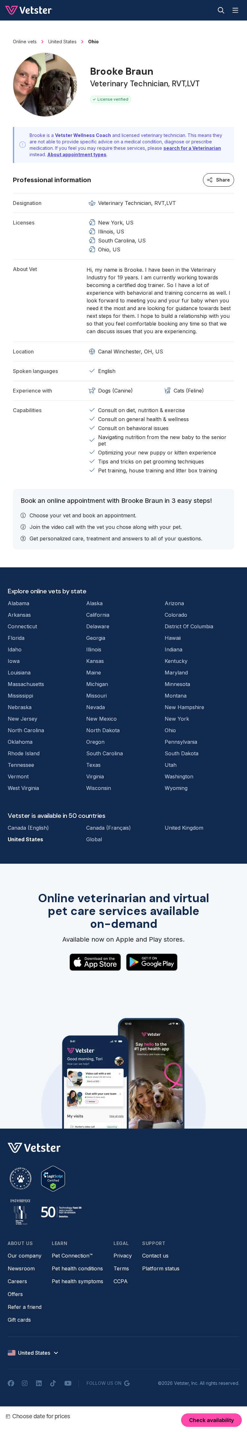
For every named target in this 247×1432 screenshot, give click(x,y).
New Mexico (101, 719)
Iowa (14, 661)
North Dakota (103, 730)
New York (177, 719)
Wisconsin (98, 788)
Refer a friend (24, 1307)
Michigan (97, 684)
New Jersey (22, 719)
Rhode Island (24, 753)
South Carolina (104, 753)
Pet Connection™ (72, 1255)
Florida (16, 638)
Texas (93, 765)
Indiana (173, 649)
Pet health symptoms (77, 1281)
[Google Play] (152, 962)
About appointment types (76, 154)
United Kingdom (184, 828)
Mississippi (20, 695)
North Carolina (26, 730)
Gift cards (19, 1320)
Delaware (97, 626)
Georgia (95, 638)
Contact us (155, 1255)
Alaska (94, 603)
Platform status (160, 1268)
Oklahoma (20, 742)
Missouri (96, 695)
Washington (179, 776)
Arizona (174, 603)
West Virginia (23, 788)
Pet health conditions (77, 1268)
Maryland (176, 672)
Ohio (170, 730)
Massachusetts (26, 684)
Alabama (18, 603)
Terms (121, 1268)
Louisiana (19, 672)
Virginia (95, 776)
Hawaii (173, 638)
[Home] (28, 10)
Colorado (176, 615)
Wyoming (176, 788)
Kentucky (176, 661)
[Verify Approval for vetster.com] (53, 1178)
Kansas (95, 661)
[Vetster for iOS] (95, 962)
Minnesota (177, 684)
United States (25, 839)
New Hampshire (184, 707)
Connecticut (22, 626)
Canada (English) (28, 828)
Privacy (123, 1255)
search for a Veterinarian (192, 148)
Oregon (95, 742)
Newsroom (21, 1268)
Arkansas (19, 615)
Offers (15, 1294)
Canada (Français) (108, 828)
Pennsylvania (181, 742)
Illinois (93, 649)
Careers (17, 1281)
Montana (176, 695)
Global (94, 839)
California (97, 615)
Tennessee (21, 765)
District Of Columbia (189, 626)
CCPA (121, 1281)
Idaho (15, 649)
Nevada (95, 707)
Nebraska (20, 707)
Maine (93, 672)
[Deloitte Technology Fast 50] (61, 1212)
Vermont (18, 776)
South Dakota (181, 753)
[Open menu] (235, 10)
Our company (24, 1255)
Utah (171, 765)
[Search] (221, 10)
